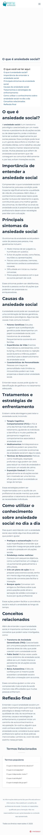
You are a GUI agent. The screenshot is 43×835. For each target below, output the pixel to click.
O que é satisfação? (14, 778)
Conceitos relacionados (14, 101)
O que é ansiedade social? (16, 72)
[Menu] (39, 4)
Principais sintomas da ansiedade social (19, 82)
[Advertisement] (21, 30)
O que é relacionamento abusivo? (19, 766)
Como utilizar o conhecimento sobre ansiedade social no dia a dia (20, 97)
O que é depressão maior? (16, 774)
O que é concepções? (15, 770)
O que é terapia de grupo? (16, 783)
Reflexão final (10, 104)
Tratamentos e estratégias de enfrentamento (17, 91)
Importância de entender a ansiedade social (16, 76)
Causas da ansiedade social (16, 87)
